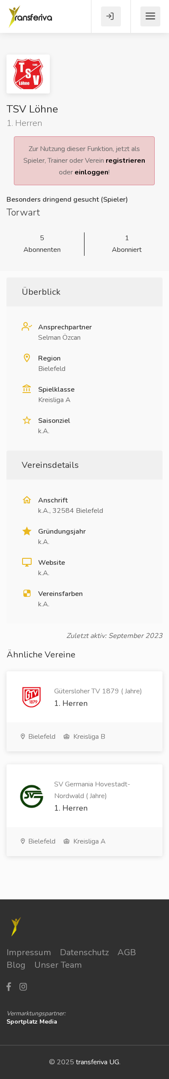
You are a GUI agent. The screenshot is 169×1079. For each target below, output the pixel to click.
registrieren (125, 160)
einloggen (91, 172)
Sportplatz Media (31, 1022)
